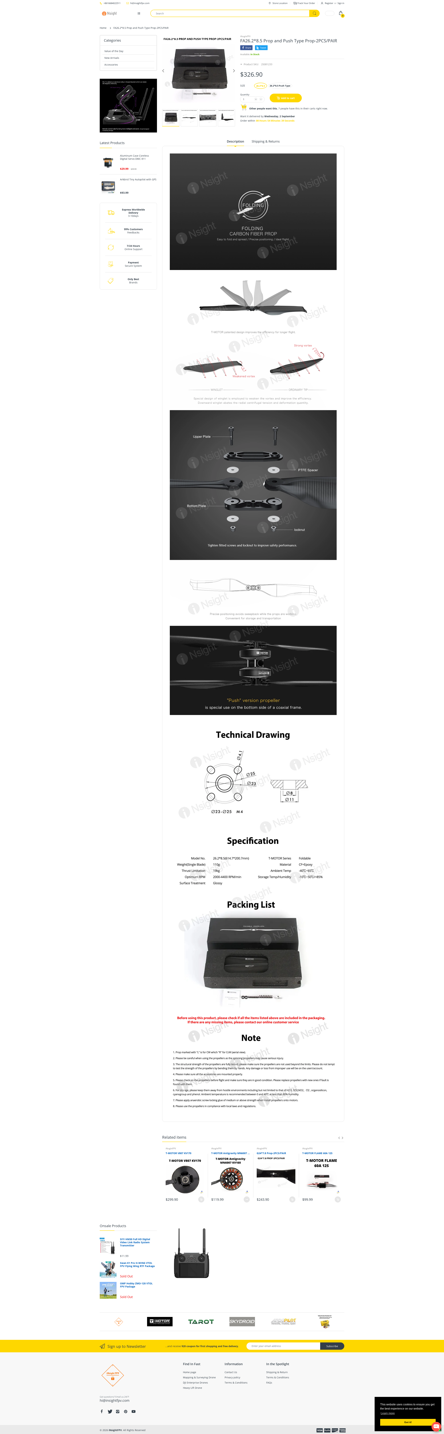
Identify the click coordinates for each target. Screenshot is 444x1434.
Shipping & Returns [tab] (266, 141)
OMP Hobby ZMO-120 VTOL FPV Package (136, 1285)
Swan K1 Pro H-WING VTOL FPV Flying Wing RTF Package (137, 1264)
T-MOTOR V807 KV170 (178, 1153)
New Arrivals (111, 57)
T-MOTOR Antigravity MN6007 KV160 (230, 1153)
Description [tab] (235, 141)
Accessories (111, 64)
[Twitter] (110, 1411)
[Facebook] (102, 1411)
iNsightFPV (245, 36)
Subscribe (332, 1346)
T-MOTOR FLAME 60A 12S (317, 1153)
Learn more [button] (388, 1413)
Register (329, 3)
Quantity (244, 94)
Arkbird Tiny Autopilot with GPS (138, 179)
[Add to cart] (201, 1199)
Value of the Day (113, 51)
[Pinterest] (125, 1411)
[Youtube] (133, 1411)
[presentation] (339, 1137)
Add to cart (288, 98)
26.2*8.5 (260, 85)
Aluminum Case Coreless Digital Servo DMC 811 (134, 157)
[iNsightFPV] (110, 13)
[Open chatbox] (436, 1427)
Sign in (341, 3)
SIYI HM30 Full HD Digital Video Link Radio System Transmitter (135, 1242)
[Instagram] (117, 1411)
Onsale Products (113, 1225)
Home (103, 27)
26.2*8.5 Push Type (280, 85)
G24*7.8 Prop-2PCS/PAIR (271, 1153)
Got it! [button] (408, 1422)
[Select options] (247, 1199)
